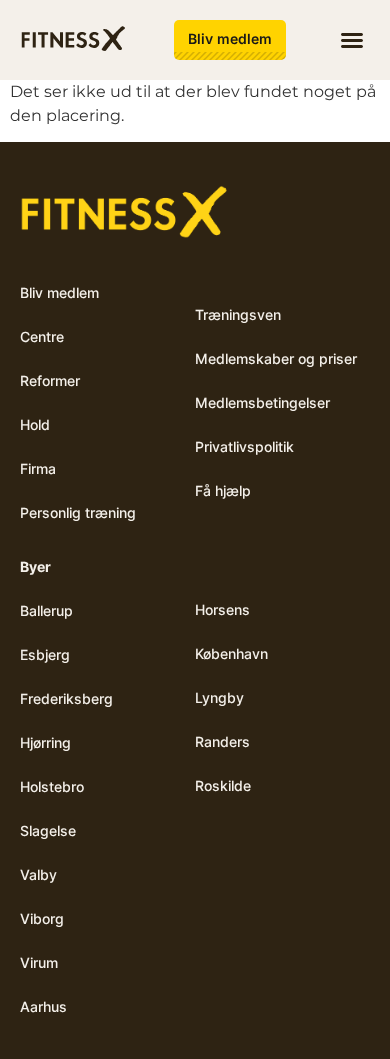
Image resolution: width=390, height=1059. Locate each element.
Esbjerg (45, 654)
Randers (222, 741)
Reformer (50, 380)
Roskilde (223, 785)
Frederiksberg (66, 698)
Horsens (222, 609)
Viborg (42, 918)
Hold (35, 424)
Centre (42, 336)
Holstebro (52, 786)
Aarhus (43, 1006)
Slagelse (48, 830)
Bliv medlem (59, 292)
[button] (352, 40)
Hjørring (45, 742)
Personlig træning (78, 512)
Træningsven (238, 314)
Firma (38, 468)
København (231, 653)
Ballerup (46, 610)
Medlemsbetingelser (262, 402)
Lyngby (219, 697)
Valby (38, 874)
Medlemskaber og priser (276, 358)
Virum (39, 962)
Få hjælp (223, 490)
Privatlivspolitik (244, 446)
